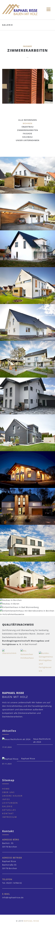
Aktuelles (9, 810)
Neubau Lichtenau (28, 324)
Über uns (8, 792)
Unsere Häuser (12, 795)
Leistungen (10, 802)
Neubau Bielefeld (27, 177)
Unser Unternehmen (27, 140)
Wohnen (27, 123)
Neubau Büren (27, 471)
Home (6, 788)
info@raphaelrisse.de (12, 897)
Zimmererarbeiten (27, 130)
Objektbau (28, 126)
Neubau (27, 581)
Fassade (27, 133)
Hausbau (27, 137)
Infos (6, 799)
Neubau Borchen (28, 361)
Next (50, 86)
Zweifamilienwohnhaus (27, 397)
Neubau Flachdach (27, 213)
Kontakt (8, 813)
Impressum (9, 817)
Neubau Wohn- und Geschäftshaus (27, 614)
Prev (4, 86)
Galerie (7, 806)
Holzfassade (27, 508)
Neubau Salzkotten (28, 250)
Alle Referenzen (27, 120)
